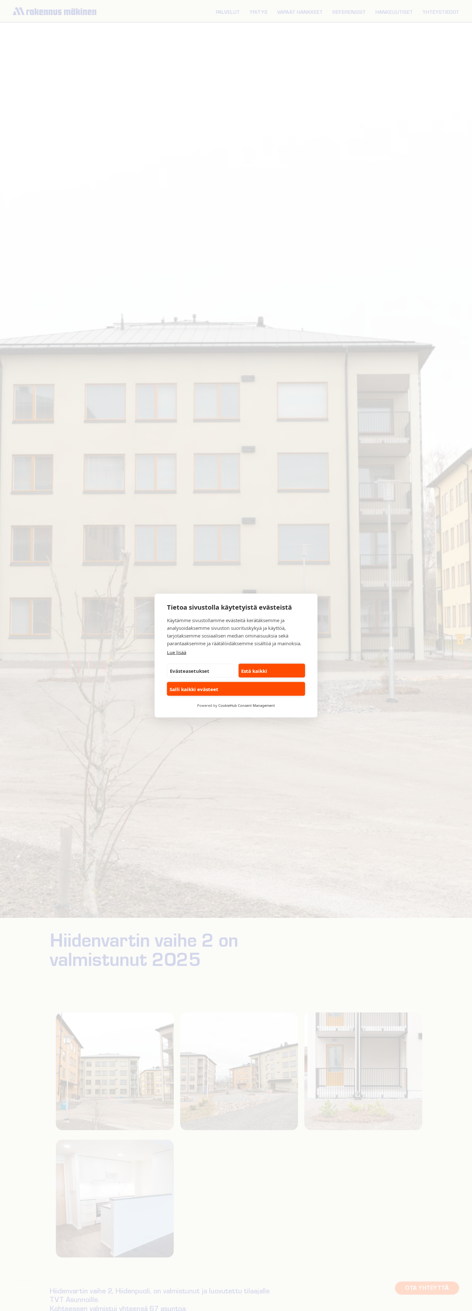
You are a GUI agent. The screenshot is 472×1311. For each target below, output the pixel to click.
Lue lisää (176, 652)
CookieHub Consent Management (246, 705)
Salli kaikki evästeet (194, 689)
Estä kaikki (254, 670)
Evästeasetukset (189, 670)
